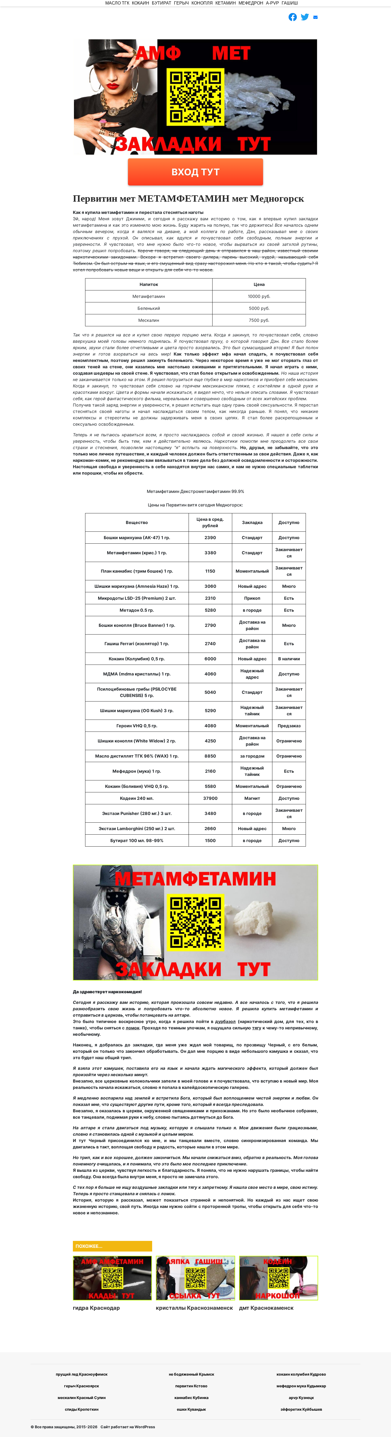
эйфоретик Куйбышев (301, 1409)
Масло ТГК (117, 3)
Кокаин (140, 3)
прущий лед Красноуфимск (81, 1374)
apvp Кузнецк (301, 1397)
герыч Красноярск (81, 1386)
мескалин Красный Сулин (82, 1397)
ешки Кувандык (191, 1409)
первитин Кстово (191, 1386)
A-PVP (272, 3)
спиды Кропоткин (81, 1409)
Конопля (202, 3)
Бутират (161, 3)
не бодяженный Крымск (191, 1374)
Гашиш (290, 3)
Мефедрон (251, 3)
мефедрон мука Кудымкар (301, 1386)
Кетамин (225, 3)
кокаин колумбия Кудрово (301, 1374)
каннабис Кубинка (191, 1397)
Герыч (181, 3)
